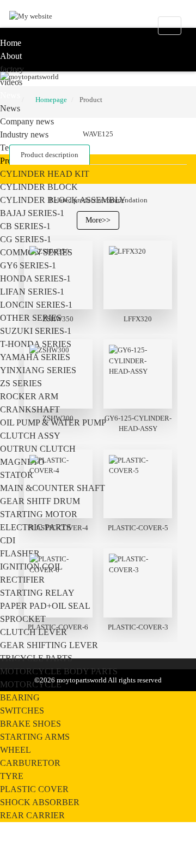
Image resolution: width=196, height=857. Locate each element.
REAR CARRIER (32, 815)
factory (12, 69)
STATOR (16, 475)
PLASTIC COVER (34, 789)
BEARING (20, 697)
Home (10, 42)
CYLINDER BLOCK (39, 186)
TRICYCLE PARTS (36, 658)
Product (90, 99)
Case (8, 828)
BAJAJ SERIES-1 (32, 213)
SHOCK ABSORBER (39, 802)
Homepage (51, 99)
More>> (98, 220)
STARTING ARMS (35, 736)
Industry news (24, 134)
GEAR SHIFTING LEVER (49, 645)
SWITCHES (22, 710)
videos (11, 82)
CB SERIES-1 (25, 226)
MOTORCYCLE (31, 684)
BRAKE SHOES (30, 723)
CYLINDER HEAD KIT (44, 173)
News (10, 95)
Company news (27, 121)
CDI (7, 540)
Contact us (19, 841)
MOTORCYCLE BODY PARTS (59, 671)
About (11, 56)
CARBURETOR (30, 763)
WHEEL (15, 749)
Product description (49, 155)
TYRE (11, 776)
